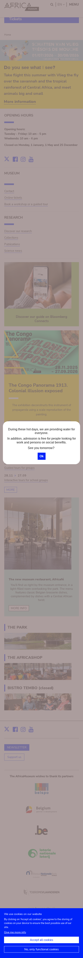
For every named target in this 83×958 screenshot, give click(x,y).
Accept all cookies (41, 940)
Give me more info (15, 932)
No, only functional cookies (41, 949)
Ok (42, 456)
